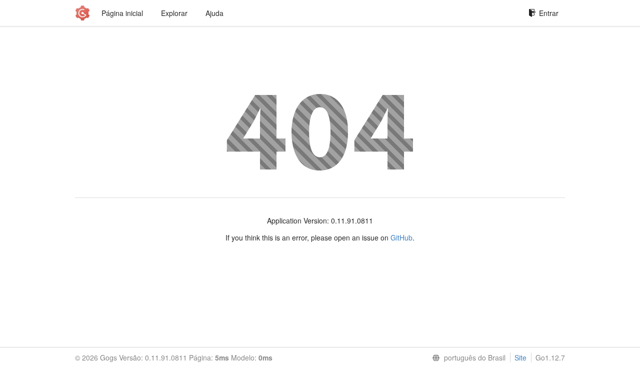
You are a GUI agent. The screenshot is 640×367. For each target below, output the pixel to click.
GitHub (401, 237)
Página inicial (122, 13)
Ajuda (215, 13)
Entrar (548, 13)
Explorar (174, 13)
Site (520, 357)
